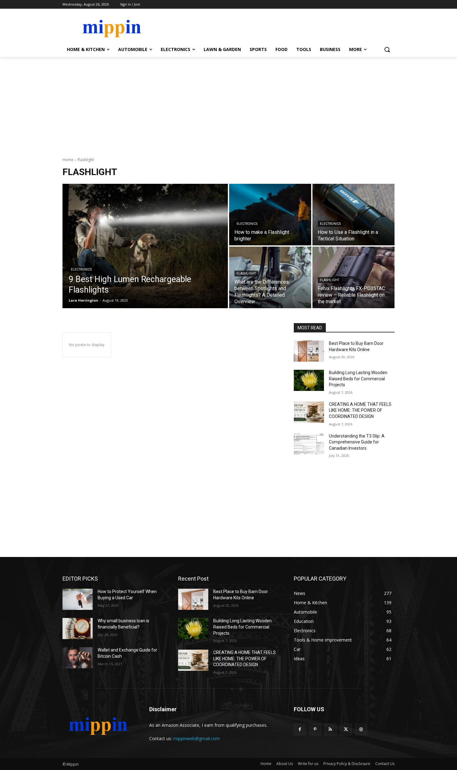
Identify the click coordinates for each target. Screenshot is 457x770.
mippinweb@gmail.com (196, 738)
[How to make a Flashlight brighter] (270, 214)
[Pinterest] (315, 729)
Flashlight (246, 273)
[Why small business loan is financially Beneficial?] (77, 628)
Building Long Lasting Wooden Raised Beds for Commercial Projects (358, 378)
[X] (346, 729)
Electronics (81, 269)
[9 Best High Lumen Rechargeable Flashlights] (145, 246)
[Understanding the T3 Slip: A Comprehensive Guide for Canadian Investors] (309, 443)
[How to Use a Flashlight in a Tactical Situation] (353, 214)
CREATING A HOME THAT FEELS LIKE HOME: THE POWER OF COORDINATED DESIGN (360, 410)
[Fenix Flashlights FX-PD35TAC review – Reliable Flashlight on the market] (353, 277)
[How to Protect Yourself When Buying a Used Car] (77, 599)
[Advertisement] (228, 103)
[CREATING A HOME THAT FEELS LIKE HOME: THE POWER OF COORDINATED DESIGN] (309, 412)
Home (67, 159)
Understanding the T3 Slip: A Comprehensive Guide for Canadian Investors (357, 442)
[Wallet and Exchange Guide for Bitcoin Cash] (77, 657)
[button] (387, 49)
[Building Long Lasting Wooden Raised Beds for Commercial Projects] (309, 380)
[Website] (361, 729)
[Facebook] (300, 729)
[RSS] (330, 729)
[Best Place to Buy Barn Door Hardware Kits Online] (309, 351)
